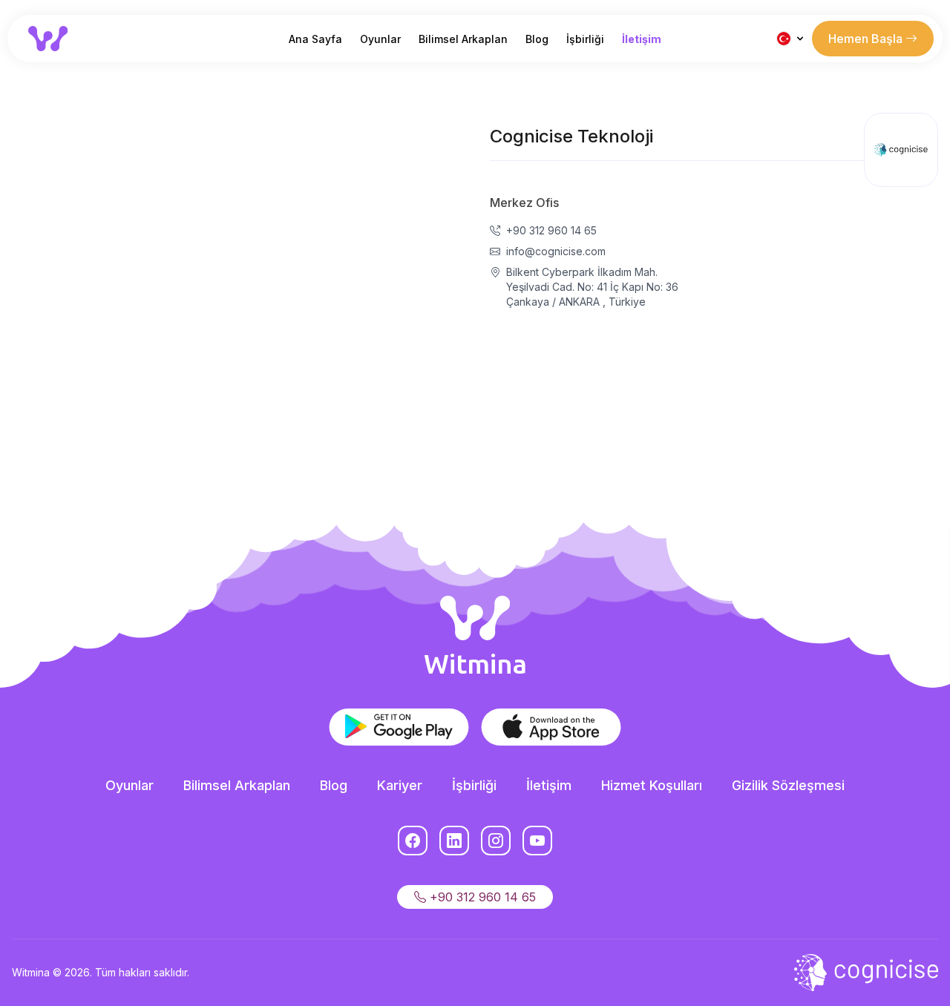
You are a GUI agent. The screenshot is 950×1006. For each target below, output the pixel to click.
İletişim (641, 39)
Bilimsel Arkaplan (463, 39)
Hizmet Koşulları (651, 785)
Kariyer (399, 785)
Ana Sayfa (315, 39)
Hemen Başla (866, 38)
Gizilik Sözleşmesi (788, 785)
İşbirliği (585, 39)
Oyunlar (380, 39)
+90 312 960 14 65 (481, 897)
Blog (536, 39)
